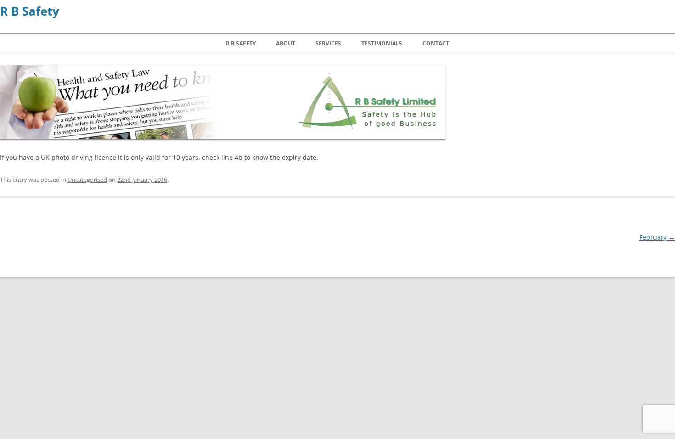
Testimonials (381, 43)
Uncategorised (87, 179)
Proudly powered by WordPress (143, 271)
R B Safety (29, 11)
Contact (435, 43)
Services (328, 43)
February (657, 237)
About (285, 43)
